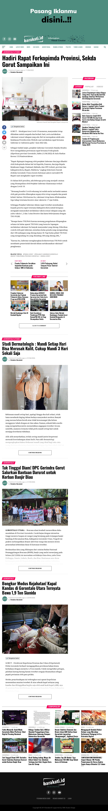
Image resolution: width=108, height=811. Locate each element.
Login (69, 798)
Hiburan (88, 47)
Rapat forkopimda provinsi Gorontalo (25, 256)
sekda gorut (45, 256)
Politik (68, 47)
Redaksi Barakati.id (59, 798)
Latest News (20, 47)
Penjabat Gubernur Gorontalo (46, 254)
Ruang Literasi (58, 47)
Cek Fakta (36, 47)
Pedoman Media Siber (43, 798)
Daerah (96, 47)
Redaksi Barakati (16, 72)
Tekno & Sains (78, 47)
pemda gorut (28, 254)
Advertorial (46, 47)
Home (11, 47)
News (28, 47)
